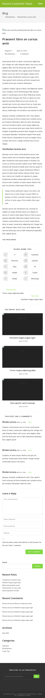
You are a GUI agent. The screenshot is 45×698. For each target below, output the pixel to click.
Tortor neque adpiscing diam (23, 370)
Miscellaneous (10, 54)
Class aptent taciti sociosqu (22, 403)
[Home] (2, 17)
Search (4, 562)
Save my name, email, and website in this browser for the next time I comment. (21, 543)
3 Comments (24, 54)
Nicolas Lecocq (9, 422)
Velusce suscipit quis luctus (23, 603)
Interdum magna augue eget (22, 338)
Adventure (5, 646)
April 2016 (5, 633)
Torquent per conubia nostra (11, 580)
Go (36, 676)
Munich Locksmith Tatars (17, 3)
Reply (30, 422)
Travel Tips (6, 651)
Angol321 (8, 51)
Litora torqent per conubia (10, 591)
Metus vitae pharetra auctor (11, 585)
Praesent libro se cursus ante (26, 17)
